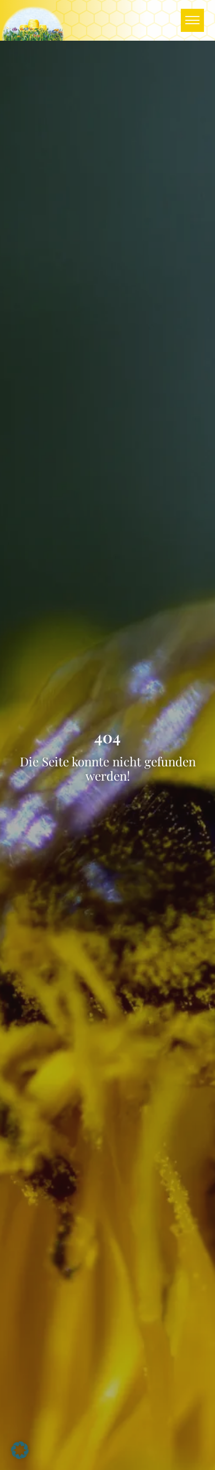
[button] (20, 1450)
